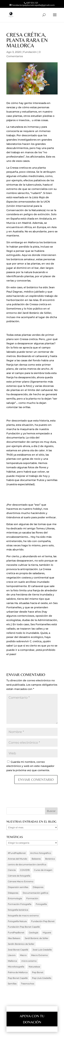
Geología (33, 932)
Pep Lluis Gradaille (41, 978)
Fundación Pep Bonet (43, 921)
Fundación (30, 52)
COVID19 (25, 870)
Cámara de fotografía (19, 875)
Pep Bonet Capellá (18, 978)
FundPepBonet (16, 932)
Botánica (50, 858)
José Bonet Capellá (18, 949)
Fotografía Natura (17, 921)
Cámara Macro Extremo (20, 881)
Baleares (36, 858)
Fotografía (41, 904)
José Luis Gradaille (42, 949)
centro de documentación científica (27, 864)
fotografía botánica (18, 909)
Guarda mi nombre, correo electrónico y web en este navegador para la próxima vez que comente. (30, 766)
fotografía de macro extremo (23, 915)
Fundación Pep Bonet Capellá (24, 926)
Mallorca (12, 961)
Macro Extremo (39, 955)
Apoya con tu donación (32, 1019)
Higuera (47, 932)
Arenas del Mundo (17, 858)
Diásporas (13, 893)
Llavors (11, 955)
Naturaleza (34, 966)
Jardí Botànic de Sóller (36, 938)
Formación (32, 898)
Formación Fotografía (19, 904)
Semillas (12, 983)
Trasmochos (27, 983)
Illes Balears (14, 938)
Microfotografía (16, 966)
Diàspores (38, 887)
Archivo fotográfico (40, 853)
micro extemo (29, 961)
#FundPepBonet (17, 853)
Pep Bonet (37, 972)
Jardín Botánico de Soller (21, 944)
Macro (23, 955)
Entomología (15, 898)
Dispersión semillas (18, 887)
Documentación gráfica (35, 893)
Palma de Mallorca (18, 972)
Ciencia (12, 870)
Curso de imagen (43, 870)
